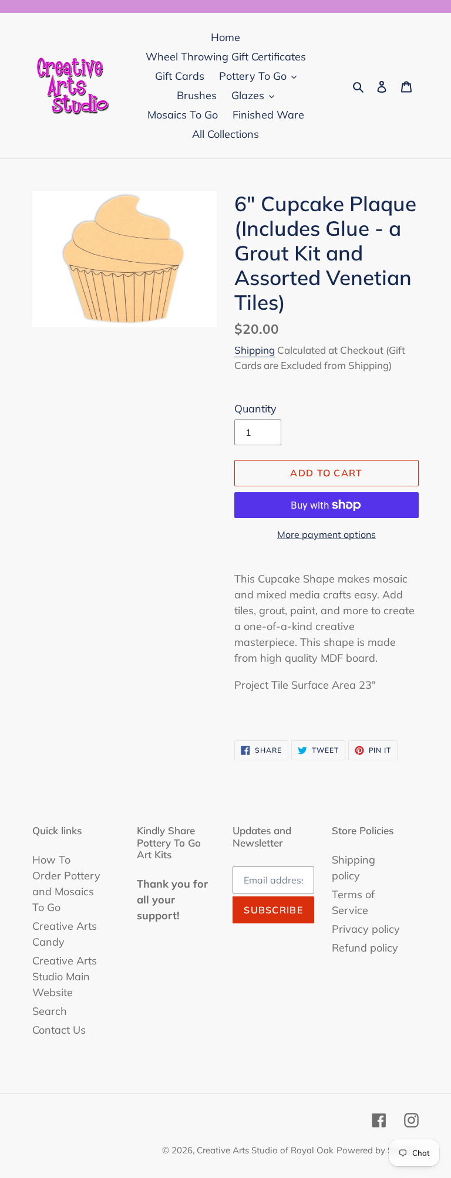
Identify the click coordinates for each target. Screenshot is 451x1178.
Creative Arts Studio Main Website (64, 976)
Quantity (255, 408)
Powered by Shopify (377, 1150)
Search (49, 1011)
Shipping (254, 350)
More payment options (326, 534)
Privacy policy (366, 929)
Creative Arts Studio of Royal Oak (265, 1150)
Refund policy (365, 947)
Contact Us (59, 1030)
